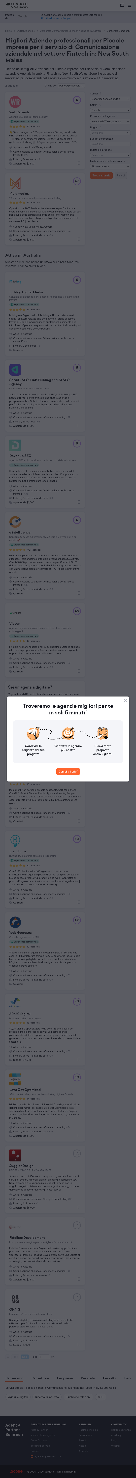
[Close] (125, 700)
